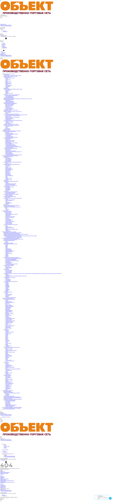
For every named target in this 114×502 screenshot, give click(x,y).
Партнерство (2, 476)
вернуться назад (2, 469)
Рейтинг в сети (2, 487)
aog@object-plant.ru (4, 35)
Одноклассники (4, 495)
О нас (1, 475)
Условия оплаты (2, 485)
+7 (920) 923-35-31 (6, 25)
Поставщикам (2, 477)
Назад (6, 454)
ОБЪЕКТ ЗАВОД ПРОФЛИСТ (5, 472)
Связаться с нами (3, 479)
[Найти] (1, 17)
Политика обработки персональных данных (7, 480)
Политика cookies (3, 481)
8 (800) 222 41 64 (3, 24)
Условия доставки (3, 486)
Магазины (1, 484)
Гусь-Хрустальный (7, 446)
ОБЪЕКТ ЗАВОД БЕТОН (4, 473)
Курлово (5, 447)
